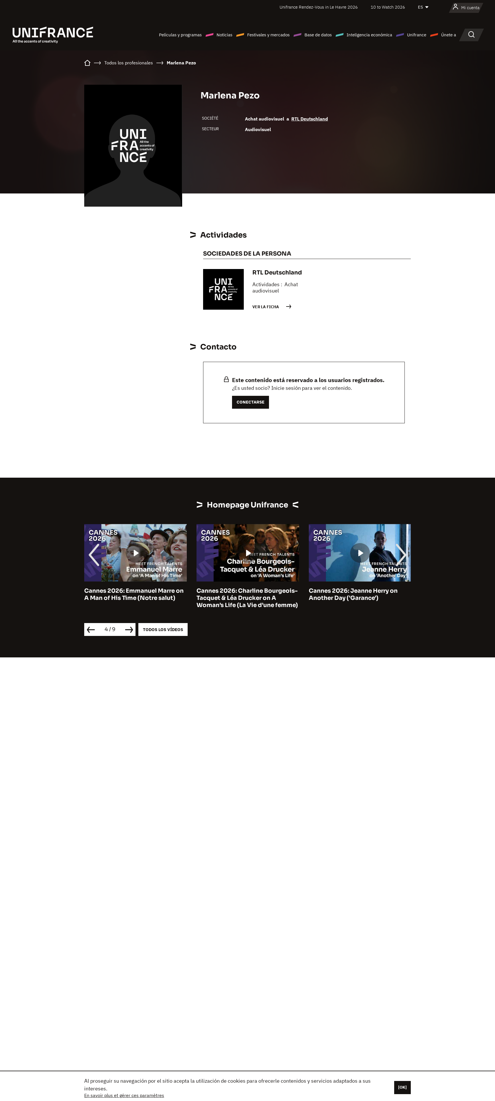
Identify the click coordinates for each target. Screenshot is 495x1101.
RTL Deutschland (309, 119)
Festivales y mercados (268, 34)
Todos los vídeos (163, 629)
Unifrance (416, 34)
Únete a (448, 34)
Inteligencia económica (369, 34)
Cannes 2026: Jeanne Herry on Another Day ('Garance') (353, 594)
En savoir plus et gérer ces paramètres (124, 1095)
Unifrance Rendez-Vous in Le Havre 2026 (319, 7)
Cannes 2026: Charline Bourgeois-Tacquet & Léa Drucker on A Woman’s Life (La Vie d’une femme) (247, 598)
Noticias (224, 34)
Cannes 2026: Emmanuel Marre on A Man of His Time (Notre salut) (134, 594)
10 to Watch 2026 (388, 7)
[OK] (402, 1087)
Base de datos (318, 34)
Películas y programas (180, 34)
